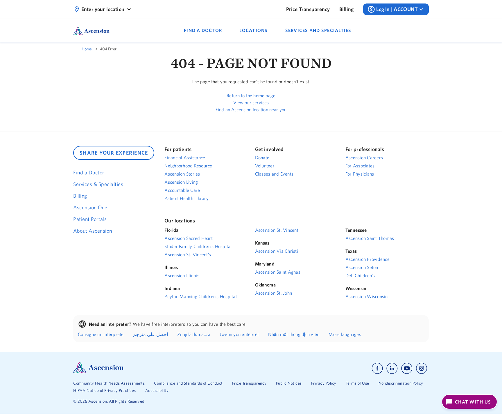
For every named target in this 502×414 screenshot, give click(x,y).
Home (87, 49)
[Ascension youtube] (407, 368)
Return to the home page (251, 95)
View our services (251, 102)
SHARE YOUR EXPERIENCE (114, 153)
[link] (308, 9)
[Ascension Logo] (98, 371)
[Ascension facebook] (377, 368)
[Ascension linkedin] (392, 368)
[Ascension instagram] (421, 368)
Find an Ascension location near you (251, 109)
